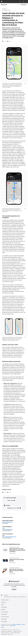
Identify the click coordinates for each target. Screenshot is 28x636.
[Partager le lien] (10, 41)
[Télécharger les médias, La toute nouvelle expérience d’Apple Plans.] (25, 83)
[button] (20, 1)
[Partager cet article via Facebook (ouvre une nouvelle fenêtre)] (3, 41)
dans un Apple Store (17, 624)
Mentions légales (4, 634)
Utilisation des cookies (17, 631)
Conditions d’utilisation (5, 632)
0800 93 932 (12, 625)
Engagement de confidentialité (6, 631)
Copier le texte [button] (10, 500)
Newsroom (4, 4)
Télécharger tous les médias (13, 508)
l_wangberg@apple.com (7, 529)
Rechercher (24, 4)
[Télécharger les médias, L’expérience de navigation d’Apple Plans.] (25, 208)
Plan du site (10, 634)
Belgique (2, 627)
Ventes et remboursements (15, 632)
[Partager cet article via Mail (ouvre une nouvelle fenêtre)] (8, 41)
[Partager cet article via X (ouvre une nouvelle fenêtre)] (5, 41)
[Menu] (26, 1)
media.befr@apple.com (7, 522)
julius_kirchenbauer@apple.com (9, 536)
